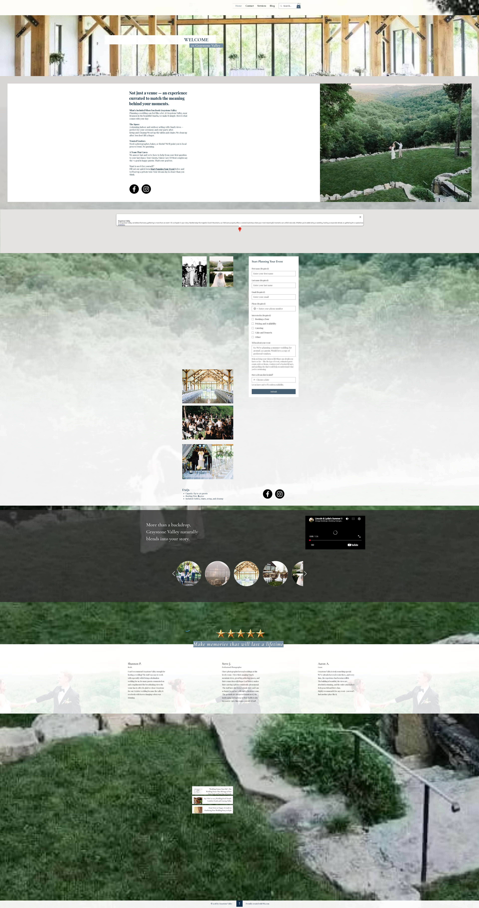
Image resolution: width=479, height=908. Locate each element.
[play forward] (305, 573)
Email (258, 292)
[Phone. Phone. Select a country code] (255, 308)
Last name (260, 280)
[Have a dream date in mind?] (254, 380)
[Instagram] (146, 189)
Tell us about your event (261, 343)
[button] (298, 5)
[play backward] (174, 573)
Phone (259, 304)
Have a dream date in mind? (262, 375)
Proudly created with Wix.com (257, 904)
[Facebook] (134, 189)
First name (260, 269)
